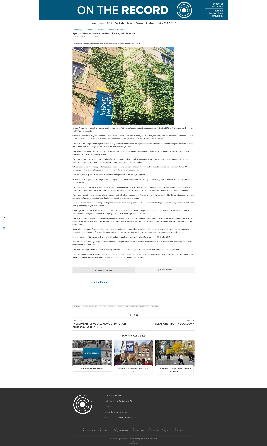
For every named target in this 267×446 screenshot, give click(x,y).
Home (93, 23)
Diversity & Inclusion (90, 307)
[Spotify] (172, 23)
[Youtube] (165, 23)
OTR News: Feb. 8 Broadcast (92, 368)
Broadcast (150, 23)
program (112, 307)
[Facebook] (157, 23)
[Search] (175, 23)
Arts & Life (119, 23)
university (155, 307)
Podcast (139, 23)
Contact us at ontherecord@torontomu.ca (121, 417)
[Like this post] (130, 315)
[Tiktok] (167, 23)
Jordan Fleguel (80, 37)
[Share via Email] (4, 228)
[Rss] (169, 23)
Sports (130, 23)
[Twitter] (160, 23)
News (101, 23)
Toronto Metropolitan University (137, 307)
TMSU (109, 23)
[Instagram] (162, 23)
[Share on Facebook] (4, 218)
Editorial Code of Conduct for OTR (118, 401)
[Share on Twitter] (4, 223)
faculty (102, 307)
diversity (77, 307)
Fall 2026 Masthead (113, 395)
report (120, 307)
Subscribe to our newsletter (116, 412)
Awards (108, 406)
